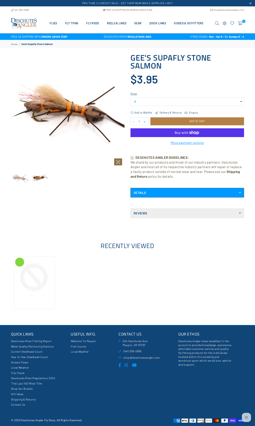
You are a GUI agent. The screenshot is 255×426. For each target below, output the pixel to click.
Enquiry (193, 112)
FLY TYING (71, 23)
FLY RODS (92, 23)
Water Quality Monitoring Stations (32, 346)
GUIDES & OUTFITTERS (188, 23)
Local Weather (20, 367)
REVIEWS (140, 213)
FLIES (53, 23)
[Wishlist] (232, 23)
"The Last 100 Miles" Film (26, 383)
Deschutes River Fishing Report (31, 341)
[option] (50, 36)
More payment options (187, 143)
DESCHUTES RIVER (127, 36)
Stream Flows (19, 362)
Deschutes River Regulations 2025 (33, 378)
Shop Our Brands (22, 388)
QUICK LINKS (157, 23)
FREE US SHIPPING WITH (39, 36)
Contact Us (18, 404)
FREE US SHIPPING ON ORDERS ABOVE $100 (128, 9)
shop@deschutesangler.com (228, 9)
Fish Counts (78, 346)
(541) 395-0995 (132, 351)
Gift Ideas (17, 394)
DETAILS (140, 192)
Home (14, 44)
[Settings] (224, 23)
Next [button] (121, 110)
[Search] (217, 23)
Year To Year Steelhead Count (29, 357)
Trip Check (18, 373)
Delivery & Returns (170, 112)
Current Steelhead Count (27, 351)
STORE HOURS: (217, 36)
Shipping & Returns (23, 399)
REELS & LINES (117, 23)
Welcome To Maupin (83, 341)
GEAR (137, 23)
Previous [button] (14, 110)
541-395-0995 (21, 9)
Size (133, 94)
